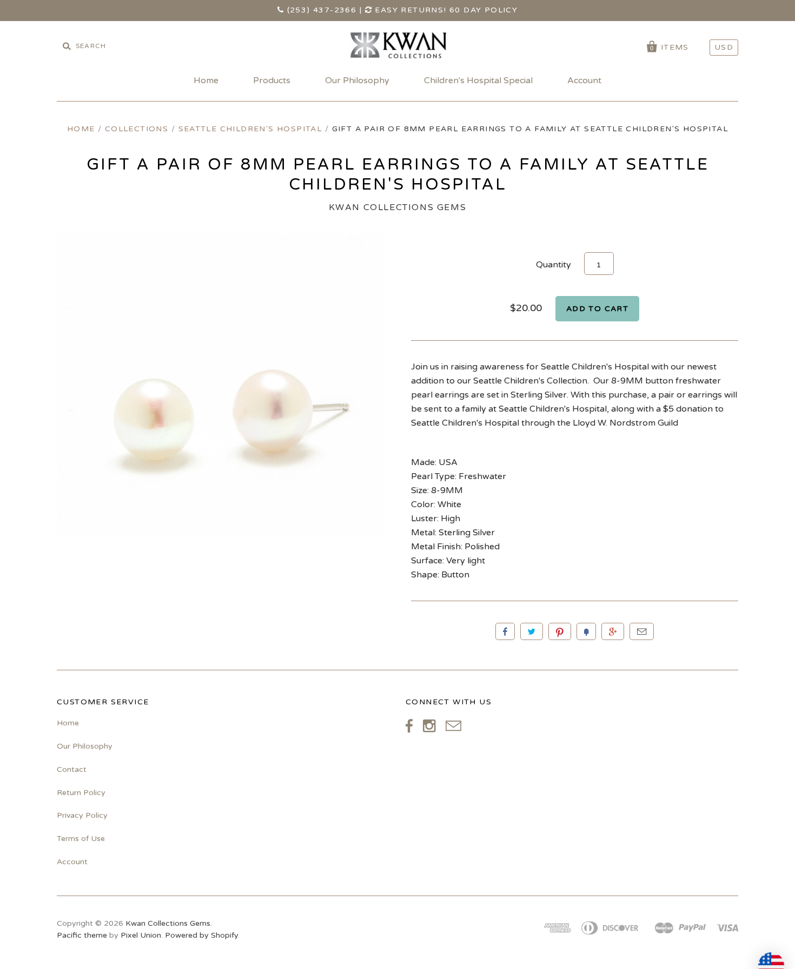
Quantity (553, 264)
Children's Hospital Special (478, 80)
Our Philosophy (357, 80)
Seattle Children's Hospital (250, 128)
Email (642, 631)
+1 (612, 631)
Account (584, 80)
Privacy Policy (82, 815)
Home (206, 80)
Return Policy (81, 792)
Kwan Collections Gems (398, 207)
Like (505, 631)
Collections (136, 128)
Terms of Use (81, 838)
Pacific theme (82, 935)
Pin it (559, 631)
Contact (72, 769)
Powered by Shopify (201, 935)
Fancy (586, 631)
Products (271, 80)
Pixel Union (141, 935)
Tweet (531, 631)
